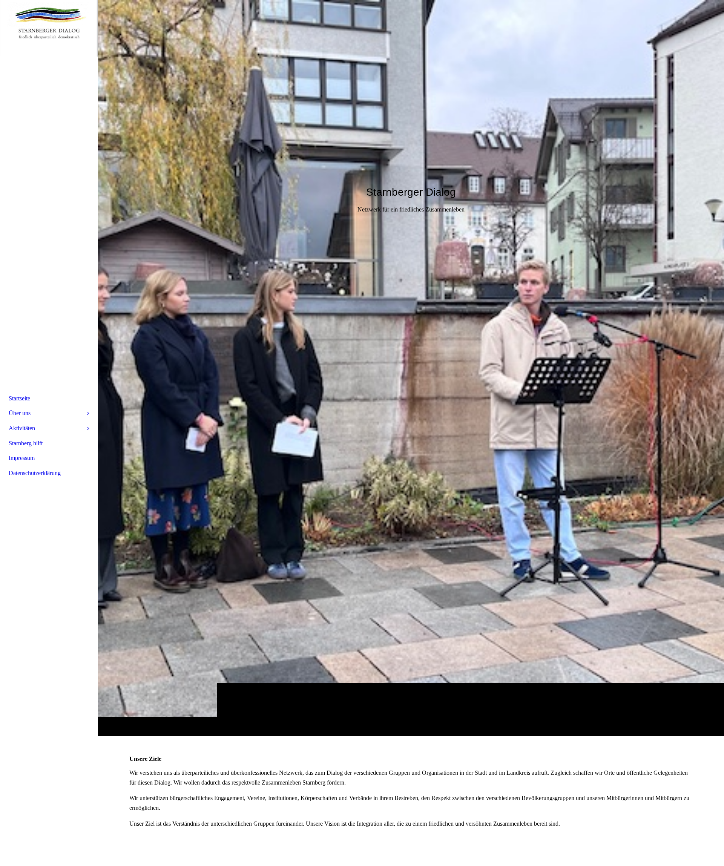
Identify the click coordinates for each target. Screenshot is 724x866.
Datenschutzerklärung (35, 473)
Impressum (22, 458)
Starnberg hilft (26, 443)
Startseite (19, 398)
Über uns (20, 413)
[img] (411, 368)
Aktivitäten (22, 428)
